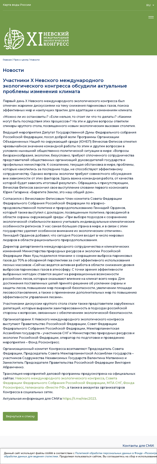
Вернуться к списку (20, 416)
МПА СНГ (114, 383)
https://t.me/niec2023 (79, 398)
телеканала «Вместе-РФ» (45, 387)
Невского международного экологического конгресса (59, 378)
